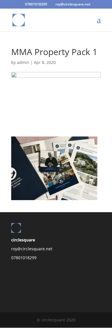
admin (23, 62)
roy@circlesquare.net (31, 248)
